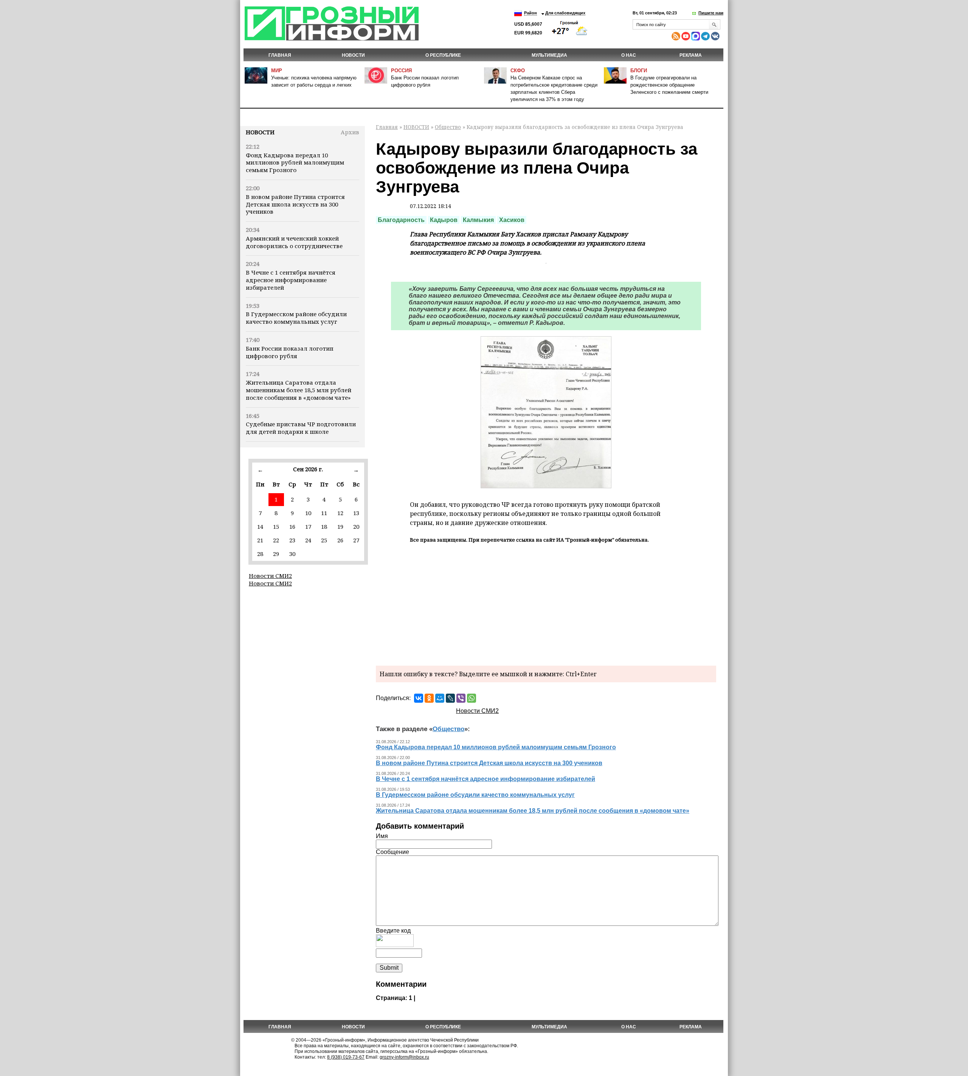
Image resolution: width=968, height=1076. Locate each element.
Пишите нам (710, 13)
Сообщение (392, 852)
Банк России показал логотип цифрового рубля (290, 352)
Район (530, 13)
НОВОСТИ (353, 55)
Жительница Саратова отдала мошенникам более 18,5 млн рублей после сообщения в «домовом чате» (298, 390)
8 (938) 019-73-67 (346, 1057)
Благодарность (401, 220)
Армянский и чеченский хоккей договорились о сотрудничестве (294, 242)
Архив (350, 132)
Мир (276, 70)
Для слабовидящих (565, 13)
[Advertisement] (546, 603)
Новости (260, 132)
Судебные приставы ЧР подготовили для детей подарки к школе (301, 427)
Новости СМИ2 (270, 575)
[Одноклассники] (429, 698)
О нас (628, 55)
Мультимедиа (549, 55)
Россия (401, 70)
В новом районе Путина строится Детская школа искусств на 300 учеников (295, 204)
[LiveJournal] (450, 698)
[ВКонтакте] (418, 698)
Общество (448, 126)
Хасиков (511, 220)
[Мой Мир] (439, 698)
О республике (443, 55)
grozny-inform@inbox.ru (404, 1057)
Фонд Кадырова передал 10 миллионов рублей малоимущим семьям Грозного (295, 162)
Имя (382, 836)
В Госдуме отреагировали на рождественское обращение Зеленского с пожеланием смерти (669, 85)
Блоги (638, 70)
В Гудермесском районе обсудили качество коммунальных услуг (296, 317)
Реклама (690, 55)
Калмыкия (478, 220)
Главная (279, 55)
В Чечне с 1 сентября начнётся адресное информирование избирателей (290, 280)
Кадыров (444, 220)
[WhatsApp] (471, 698)
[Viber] (460, 698)
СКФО (517, 70)
